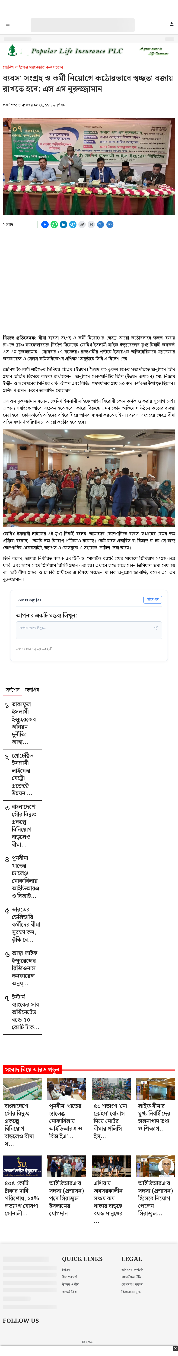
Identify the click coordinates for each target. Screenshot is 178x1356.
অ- (110, 224)
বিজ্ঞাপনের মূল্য (131, 1292)
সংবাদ (8, 224)
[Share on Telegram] (72, 224)
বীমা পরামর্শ (69, 1277)
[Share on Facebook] (45, 224)
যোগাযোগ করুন (132, 1284)
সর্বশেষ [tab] (12, 690)
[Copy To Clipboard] (82, 224)
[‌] (87, 21)
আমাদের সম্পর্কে (132, 1269)
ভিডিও (66, 1269)
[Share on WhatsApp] (54, 224)
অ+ (100, 224)
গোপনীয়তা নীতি (131, 1277)
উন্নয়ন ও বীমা (70, 1284)
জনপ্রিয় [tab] (32, 690)
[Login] (171, 25)
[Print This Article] (91, 224)
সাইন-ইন (153, 599)
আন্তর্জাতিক (69, 1292)
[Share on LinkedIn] (63, 224)
